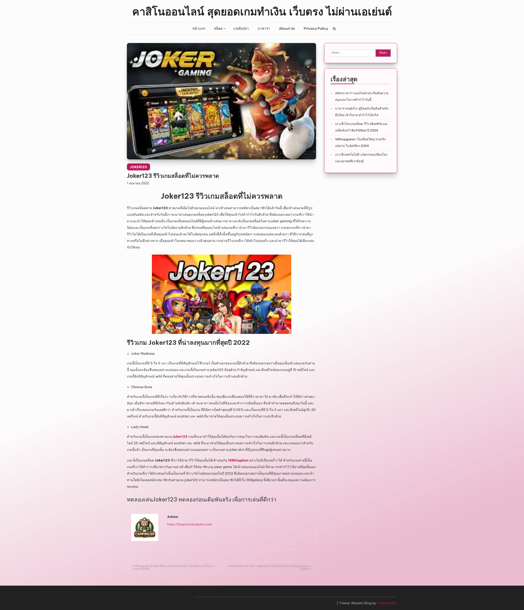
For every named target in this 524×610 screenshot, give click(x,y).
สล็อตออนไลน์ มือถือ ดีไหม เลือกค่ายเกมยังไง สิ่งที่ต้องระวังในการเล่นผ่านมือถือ (173, 567)
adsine (172, 517)
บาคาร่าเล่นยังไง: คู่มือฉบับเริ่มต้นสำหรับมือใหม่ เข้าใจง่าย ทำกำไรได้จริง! (361, 112)
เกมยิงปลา (241, 28)
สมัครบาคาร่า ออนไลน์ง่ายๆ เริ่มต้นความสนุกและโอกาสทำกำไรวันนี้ (361, 96)
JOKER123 (138, 167)
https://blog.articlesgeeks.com (189, 524)
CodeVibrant (386, 603)
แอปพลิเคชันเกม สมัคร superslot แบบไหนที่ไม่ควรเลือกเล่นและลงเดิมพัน (269, 567)
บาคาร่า (264, 28)
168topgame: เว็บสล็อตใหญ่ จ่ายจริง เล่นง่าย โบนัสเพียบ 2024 (360, 142)
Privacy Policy (316, 28)
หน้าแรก (198, 28)
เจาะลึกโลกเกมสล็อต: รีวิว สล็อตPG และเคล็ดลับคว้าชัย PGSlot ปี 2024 (361, 127)
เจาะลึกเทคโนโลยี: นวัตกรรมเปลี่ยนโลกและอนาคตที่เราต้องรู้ (361, 158)
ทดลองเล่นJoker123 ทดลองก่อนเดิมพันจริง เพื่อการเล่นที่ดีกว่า (201, 499)
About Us (287, 28)
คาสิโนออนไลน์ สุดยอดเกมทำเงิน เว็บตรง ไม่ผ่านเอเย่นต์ (262, 10)
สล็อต (218, 28)
